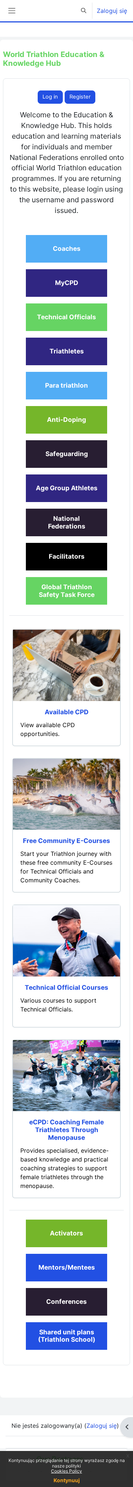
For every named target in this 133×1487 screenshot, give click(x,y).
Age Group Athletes (67, 488)
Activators (66, 1233)
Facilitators (67, 556)
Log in (50, 96)
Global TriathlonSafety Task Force (67, 590)
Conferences (66, 1301)
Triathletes (67, 351)
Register (80, 96)
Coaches (67, 248)
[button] (84, 10)
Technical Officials (66, 317)
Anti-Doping (66, 419)
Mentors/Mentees (66, 1267)
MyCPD (66, 283)
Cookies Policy (66, 1471)
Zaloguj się (112, 10)
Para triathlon (66, 385)
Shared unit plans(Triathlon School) (66, 1336)
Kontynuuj (67, 1480)
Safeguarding (66, 454)
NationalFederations (66, 522)
